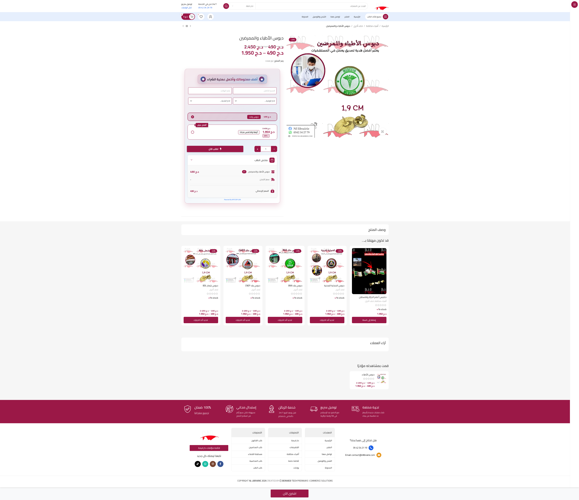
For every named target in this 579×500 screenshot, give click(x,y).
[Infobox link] (369, 411)
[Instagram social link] (213, 464)
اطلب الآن (214, 149)
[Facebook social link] (220, 464)
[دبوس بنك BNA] (285, 265)
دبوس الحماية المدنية (334, 285)
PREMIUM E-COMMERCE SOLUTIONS (307, 481)
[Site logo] (381, 6)
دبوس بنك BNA (295, 285)
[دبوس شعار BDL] (201, 265)
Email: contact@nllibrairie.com (360, 455)
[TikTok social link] (198, 464)
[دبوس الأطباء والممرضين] (381, 378)
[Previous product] (190, 26)
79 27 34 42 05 (360, 448)
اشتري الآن (289, 493)
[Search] (226, 6)
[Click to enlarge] (382, 131)
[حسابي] (210, 17)
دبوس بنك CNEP (252, 285)
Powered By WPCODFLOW (232, 199)
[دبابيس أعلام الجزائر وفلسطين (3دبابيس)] (369, 271)
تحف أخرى (358, 26)
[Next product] (183, 26)
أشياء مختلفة (372, 26)
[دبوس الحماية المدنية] (327, 265)
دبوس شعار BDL (210, 285)
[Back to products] (187, 26)
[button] (369, 320)
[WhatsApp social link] (205, 464)
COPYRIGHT (252, 481)
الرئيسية (385, 26)
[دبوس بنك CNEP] (243, 265)
